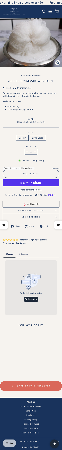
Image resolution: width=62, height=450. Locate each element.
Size (30, 132)
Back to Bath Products (33, 386)
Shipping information (31, 210)
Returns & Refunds (31, 424)
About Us (31, 402)
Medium (22, 138)
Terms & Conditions (31, 433)
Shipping (21, 122)
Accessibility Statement (31, 406)
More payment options (31, 189)
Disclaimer (31, 415)
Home (23, 75)
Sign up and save (30, 441)
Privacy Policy (30, 419)
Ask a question (31, 217)
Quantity (31, 146)
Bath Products (34, 75)
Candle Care (31, 411)
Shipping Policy (31, 428)
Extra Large (37, 138)
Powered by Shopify (31, 447)
